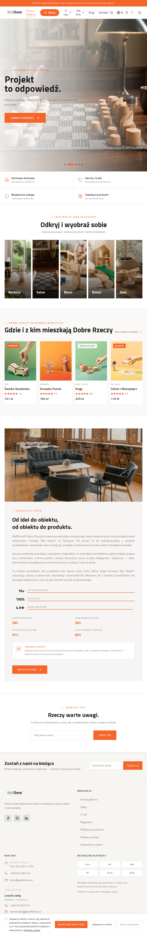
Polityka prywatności (92, 829)
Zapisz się (105, 735)
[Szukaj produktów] (111, 12)
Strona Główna (31, 12)
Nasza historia (27, 669)
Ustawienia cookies (91, 845)
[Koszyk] (139, 12)
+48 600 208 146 (20, 873)
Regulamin (86, 822)
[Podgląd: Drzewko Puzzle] (68, 355)
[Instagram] (17, 818)
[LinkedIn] (26, 818)
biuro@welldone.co (21, 880)
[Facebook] (8, 818)
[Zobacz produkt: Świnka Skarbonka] (20, 361)
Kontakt (103, 12)
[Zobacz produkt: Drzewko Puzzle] (56, 361)
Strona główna (88, 799)
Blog (91, 12)
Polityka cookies (89, 837)
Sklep (51, 12)
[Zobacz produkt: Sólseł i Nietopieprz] (126, 361)
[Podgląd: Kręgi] (104, 355)
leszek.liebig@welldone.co (25, 911)
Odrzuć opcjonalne (129, 924)
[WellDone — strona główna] (15, 12)
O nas (66, 12)
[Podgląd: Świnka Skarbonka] (33, 355)
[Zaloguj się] (126, 12)
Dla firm (78, 12)
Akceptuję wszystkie (71, 924)
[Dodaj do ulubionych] (33, 347)
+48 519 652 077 (20, 905)
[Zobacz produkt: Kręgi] (91, 361)
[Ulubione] (132, 12)
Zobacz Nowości (22, 115)
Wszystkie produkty (126, 332)
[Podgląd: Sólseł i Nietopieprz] (139, 355)
